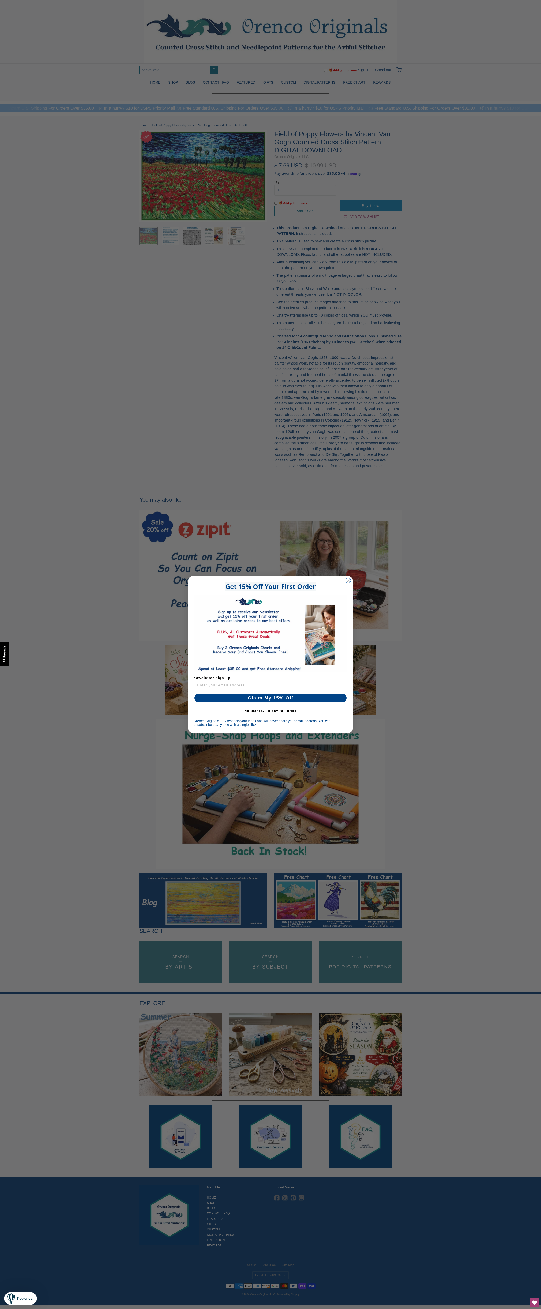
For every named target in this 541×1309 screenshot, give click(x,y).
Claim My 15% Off (270, 698)
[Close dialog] (348, 580)
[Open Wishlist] (534, 1302)
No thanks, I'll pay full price (270, 710)
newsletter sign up (212, 678)
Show (4, 654)
